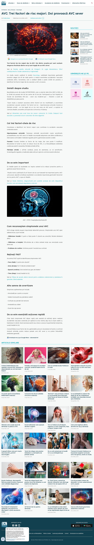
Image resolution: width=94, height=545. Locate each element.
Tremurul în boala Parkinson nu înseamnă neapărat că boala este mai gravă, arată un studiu (81, 452)
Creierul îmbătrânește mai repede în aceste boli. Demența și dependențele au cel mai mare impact (12, 368)
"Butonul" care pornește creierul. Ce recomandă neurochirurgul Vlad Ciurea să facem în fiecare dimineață (58, 396)
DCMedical (4, 9)
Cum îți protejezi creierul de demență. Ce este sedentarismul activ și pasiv (81, 482)
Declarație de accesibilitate (76, 533)
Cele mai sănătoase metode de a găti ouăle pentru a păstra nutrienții (86, 43)
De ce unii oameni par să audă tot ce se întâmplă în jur (57, 452)
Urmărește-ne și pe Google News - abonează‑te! (23, 337)
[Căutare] (92, 3)
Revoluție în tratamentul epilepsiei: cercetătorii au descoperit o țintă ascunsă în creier (10, 509)
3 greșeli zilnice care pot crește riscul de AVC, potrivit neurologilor (11, 452)
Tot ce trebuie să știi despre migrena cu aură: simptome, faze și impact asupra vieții (58, 426)
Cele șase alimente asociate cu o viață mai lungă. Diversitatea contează (86, 35)
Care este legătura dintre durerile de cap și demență (79, 425)
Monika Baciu (6, 18)
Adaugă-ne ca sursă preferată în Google (21, 59)
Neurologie (19, 9)
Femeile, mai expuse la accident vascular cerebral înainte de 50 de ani (35, 367)
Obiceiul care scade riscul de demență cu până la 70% (10, 425)
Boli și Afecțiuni (11, 9)
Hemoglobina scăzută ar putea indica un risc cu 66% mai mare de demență (81, 367)
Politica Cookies (47, 533)
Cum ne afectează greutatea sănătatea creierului (80, 507)
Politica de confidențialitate (35, 533)
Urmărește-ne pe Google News (47, 59)
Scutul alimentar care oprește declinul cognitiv (34, 425)
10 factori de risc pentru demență (32, 507)
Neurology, (36, 75)
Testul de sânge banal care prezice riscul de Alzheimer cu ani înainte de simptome (35, 482)
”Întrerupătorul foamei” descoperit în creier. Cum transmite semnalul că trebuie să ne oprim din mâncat (86, 59)
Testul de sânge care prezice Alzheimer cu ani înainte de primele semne (34, 452)
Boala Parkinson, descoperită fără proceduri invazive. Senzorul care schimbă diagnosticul (12, 482)
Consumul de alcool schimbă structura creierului (34, 394)
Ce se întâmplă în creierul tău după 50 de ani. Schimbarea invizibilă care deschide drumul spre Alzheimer (81, 396)
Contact (67, 533)
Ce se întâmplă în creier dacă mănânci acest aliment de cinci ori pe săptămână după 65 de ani (58, 508)
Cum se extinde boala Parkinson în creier (58, 366)
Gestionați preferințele (57, 533)
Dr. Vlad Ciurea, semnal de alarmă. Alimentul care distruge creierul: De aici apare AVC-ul (58, 482)
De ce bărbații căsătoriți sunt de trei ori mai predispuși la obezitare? (86, 51)
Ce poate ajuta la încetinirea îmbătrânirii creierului (10, 394)
